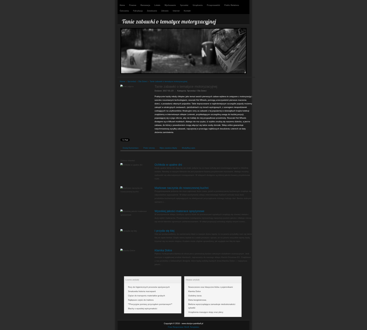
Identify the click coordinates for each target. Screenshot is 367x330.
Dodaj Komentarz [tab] (130, 148)
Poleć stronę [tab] (149, 148)
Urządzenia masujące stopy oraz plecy (205, 312)
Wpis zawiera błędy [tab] (168, 148)
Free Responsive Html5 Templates (183, 327)
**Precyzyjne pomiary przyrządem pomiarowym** (150, 304)
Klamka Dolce (163, 250)
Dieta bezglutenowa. (197, 300)
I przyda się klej (164, 230)
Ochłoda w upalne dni (168, 164)
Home (122, 81)
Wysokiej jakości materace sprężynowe (179, 211)
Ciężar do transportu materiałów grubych (146, 295)
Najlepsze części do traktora (141, 300)
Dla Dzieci (142, 81)
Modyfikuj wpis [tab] (188, 148)
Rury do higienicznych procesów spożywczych (149, 287)
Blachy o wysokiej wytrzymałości (142, 308)
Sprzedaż (131, 81)
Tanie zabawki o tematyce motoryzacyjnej (168, 81)
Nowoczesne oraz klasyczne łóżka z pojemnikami (210, 287)
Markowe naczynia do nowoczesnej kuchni (181, 187)
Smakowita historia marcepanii (142, 291)
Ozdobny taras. (195, 295)
